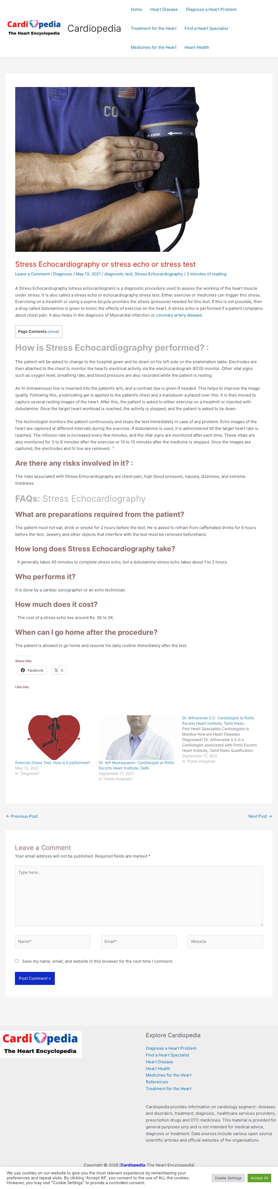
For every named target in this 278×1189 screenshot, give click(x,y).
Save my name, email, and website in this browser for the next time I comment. (97, 961)
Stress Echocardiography (159, 273)
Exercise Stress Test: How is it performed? (52, 762)
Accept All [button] (259, 1178)
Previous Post (22, 816)
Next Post (260, 816)
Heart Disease (159, 1061)
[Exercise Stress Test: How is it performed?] (54, 737)
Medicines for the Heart (168, 1075)
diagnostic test (118, 273)
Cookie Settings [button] (228, 1178)
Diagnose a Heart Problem (171, 1048)
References (157, 1081)
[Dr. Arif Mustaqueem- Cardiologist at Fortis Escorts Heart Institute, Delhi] (138, 737)
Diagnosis (62, 273)
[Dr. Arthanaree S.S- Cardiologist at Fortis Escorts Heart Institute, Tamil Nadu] (224, 739)
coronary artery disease (179, 315)
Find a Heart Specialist (167, 1055)
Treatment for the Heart (168, 1088)
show (53, 332)
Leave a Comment (32, 273)
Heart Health (158, 1068)
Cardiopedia (94, 28)
